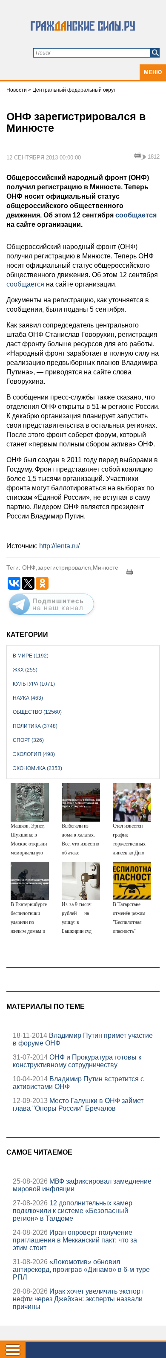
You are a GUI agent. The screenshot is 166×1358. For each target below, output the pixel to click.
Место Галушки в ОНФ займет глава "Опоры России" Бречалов (78, 1104)
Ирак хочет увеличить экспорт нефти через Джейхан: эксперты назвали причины (78, 1299)
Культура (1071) (34, 684)
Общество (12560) (37, 712)
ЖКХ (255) (25, 670)
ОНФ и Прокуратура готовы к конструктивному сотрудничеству (77, 1061)
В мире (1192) (31, 656)
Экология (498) (34, 754)
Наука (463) (28, 698)
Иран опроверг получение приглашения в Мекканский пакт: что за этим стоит (75, 1240)
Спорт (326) (28, 740)
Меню (153, 72)
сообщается (136, 215)
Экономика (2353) (37, 768)
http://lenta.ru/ (59, 546)
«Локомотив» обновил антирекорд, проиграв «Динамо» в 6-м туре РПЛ (81, 1269)
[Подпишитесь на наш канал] (51, 617)
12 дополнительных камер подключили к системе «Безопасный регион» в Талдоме (72, 1210)
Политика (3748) (35, 726)
